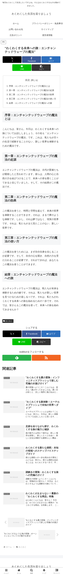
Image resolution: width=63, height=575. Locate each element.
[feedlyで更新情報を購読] (16, 358)
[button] (41, 67)
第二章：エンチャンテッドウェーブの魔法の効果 (31, 94)
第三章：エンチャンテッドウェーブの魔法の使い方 (32, 99)
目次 (27, 80)
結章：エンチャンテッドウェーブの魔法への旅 (30, 103)
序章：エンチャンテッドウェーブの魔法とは (29, 86)
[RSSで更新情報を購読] (46, 358)
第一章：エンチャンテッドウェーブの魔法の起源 (31, 90)
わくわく (9, 321)
